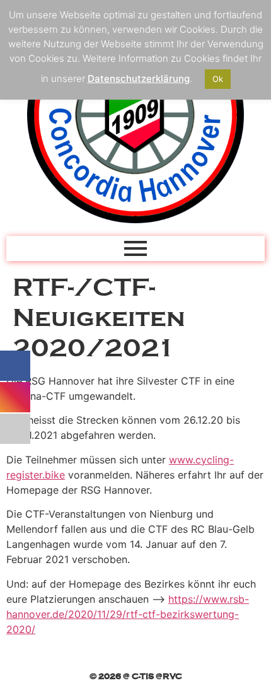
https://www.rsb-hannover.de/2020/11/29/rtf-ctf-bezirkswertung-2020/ (127, 614)
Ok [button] (217, 79)
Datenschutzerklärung (139, 78)
